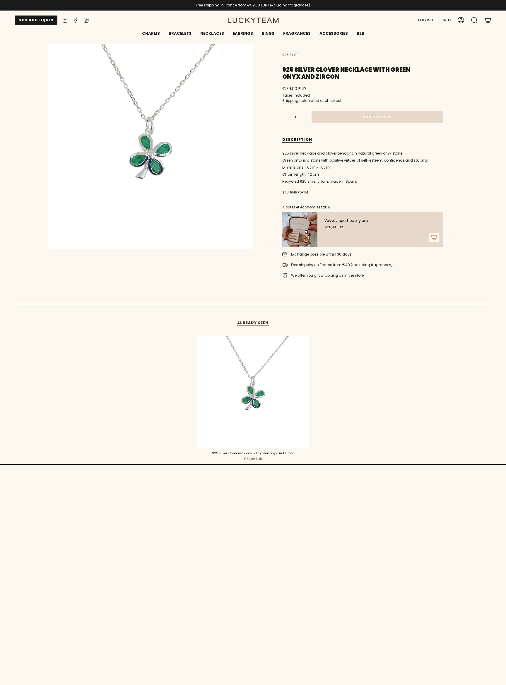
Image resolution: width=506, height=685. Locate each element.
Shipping (290, 100)
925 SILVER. (291, 55)
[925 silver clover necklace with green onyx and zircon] (253, 392)
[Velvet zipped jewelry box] (299, 229)
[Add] (434, 237)
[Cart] (488, 20)
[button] (180, 34)
